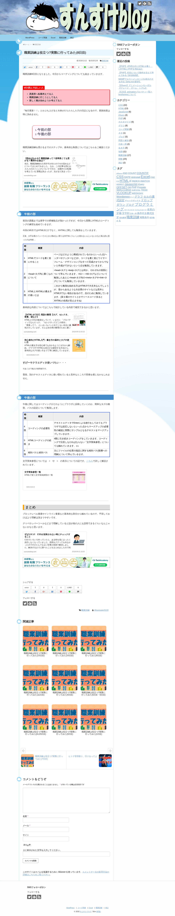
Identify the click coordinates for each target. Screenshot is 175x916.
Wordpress (123, 196)
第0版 (98, 912)
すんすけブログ (85, 912)
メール (26, 826)
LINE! (91, 67)
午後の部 (44, 134)
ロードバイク (129, 210)
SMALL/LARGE (123, 190)
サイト (26, 835)
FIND (152, 177)
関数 (121, 159)
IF (130, 181)
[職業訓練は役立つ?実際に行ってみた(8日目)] (61, 67)
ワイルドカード (141, 210)
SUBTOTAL (136, 190)
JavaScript (123, 112)
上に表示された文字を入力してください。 (42, 850)
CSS (121, 105)
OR (129, 187)
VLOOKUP (123, 193)
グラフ (122, 126)
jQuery (122, 115)
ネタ (121, 133)
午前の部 (44, 129)
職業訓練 (62, 38)
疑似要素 (122, 218)
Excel (53, 38)
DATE (127, 177)
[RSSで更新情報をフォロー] (149, 3)
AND (125, 173)
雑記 (72, 38)
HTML (121, 108)
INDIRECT (120, 184)
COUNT (132, 173)
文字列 (125, 213)
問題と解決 (124, 140)
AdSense (119, 173)
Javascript (131, 184)
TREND (144, 190)
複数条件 (144, 217)
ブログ (122, 137)
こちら (89, 461)
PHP (121, 118)
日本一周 (123, 144)
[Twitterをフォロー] (140, 3)
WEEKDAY (137, 193)
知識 (121, 151)
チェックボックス (132, 200)
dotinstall (135, 177)
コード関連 (42, 38)
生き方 (122, 148)
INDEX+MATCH (141, 181)
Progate (141, 187)
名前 (25, 816)
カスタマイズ (125, 122)
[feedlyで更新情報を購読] (144, 3)
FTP (117, 181)
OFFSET (121, 187)
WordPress (29, 38)
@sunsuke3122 (101, 610)
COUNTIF (143, 172)
